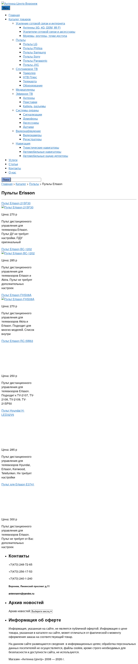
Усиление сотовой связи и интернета (40, 23)
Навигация (23, 143)
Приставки (30, 102)
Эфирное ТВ (24, 94)
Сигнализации (32, 114)
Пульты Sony (31, 56)
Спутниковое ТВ (27, 69)
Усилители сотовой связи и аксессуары (49, 32)
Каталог (21, 184)
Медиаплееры (25, 89)
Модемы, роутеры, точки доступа (45, 36)
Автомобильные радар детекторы (45, 156)
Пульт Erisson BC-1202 (16, 249)
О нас (12, 172)
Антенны (29, 98)
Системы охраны (27, 110)
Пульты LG (30, 44)
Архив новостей (19, 611)
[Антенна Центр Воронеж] (19, 3)
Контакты (15, 168)
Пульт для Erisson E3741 (17, 484)
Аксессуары (31, 123)
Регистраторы (32, 139)
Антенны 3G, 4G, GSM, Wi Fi (42, 27)
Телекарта (30, 81)
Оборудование (33, 85)
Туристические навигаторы (41, 147)
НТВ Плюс (30, 77)
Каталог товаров (20, 19)
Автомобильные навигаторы (42, 152)
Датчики (28, 127)
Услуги (13, 160)
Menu (6, 8)
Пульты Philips (32, 48)
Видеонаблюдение (28, 131)
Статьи (13, 164)
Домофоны (30, 118)
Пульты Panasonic (35, 60)
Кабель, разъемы (34, 106)
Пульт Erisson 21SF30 (16, 203)
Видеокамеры (32, 135)
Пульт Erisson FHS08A (16, 295)
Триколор (29, 73)
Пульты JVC (31, 65)
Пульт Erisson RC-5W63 (17, 341)
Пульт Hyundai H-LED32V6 (12, 412)
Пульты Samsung (34, 52)
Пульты (21, 40)
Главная (14, 15)
